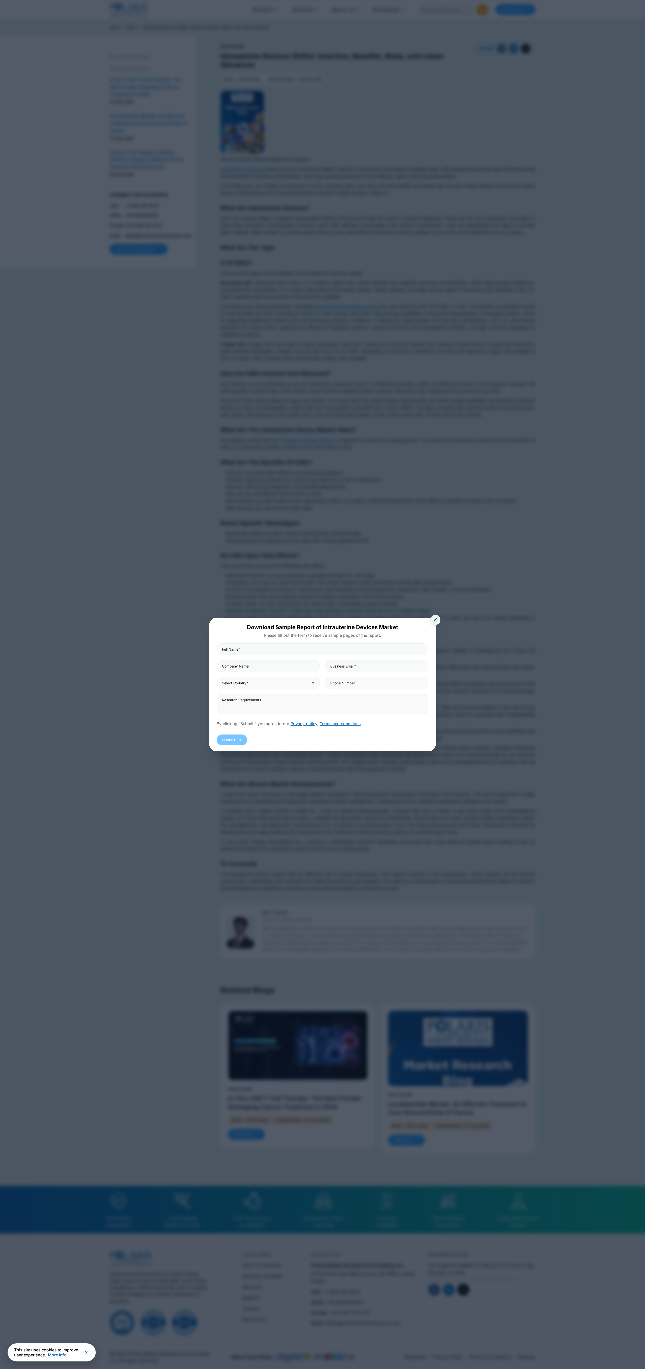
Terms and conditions (340, 723)
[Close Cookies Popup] (86, 1352)
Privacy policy (304, 723)
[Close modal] (435, 620)
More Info (57, 1354)
